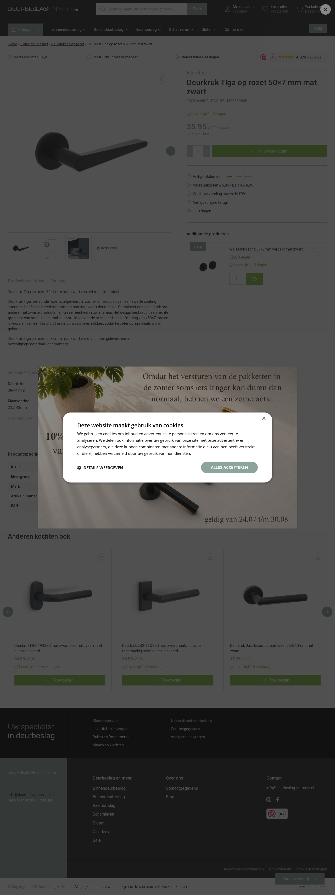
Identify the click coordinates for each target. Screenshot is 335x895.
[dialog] (167, 447)
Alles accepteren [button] (229, 467)
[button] (100, 467)
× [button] (264, 419)
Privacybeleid (204, 453)
